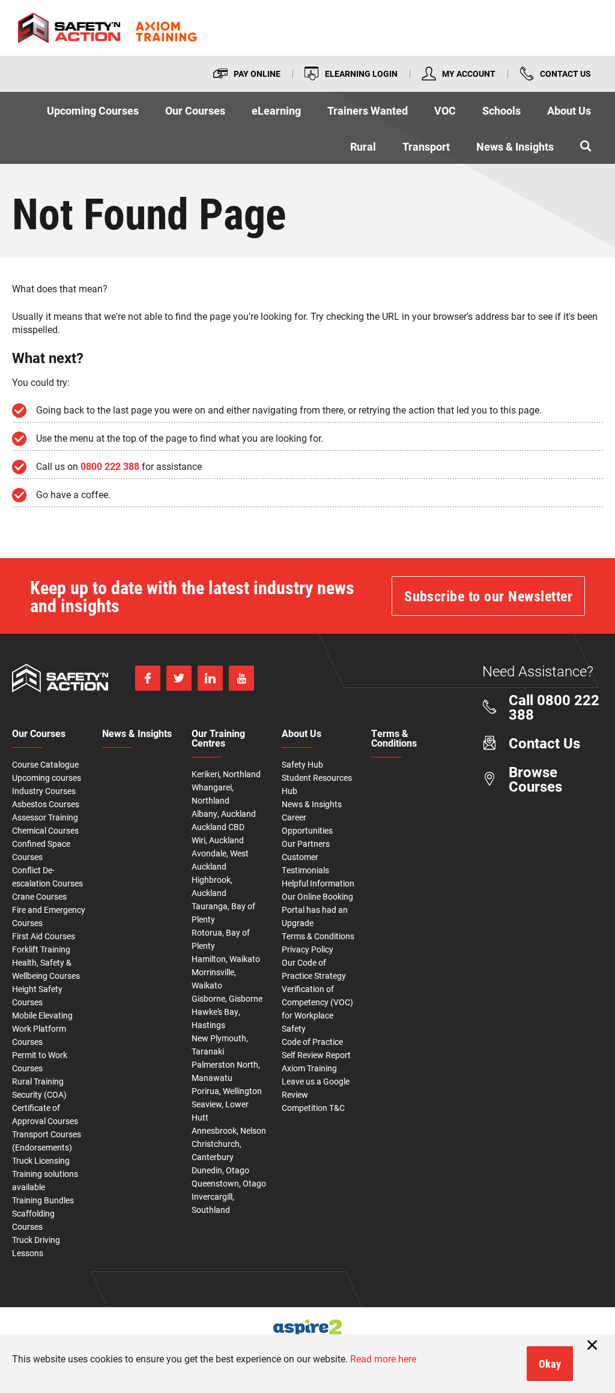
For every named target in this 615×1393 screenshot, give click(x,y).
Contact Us (565, 73)
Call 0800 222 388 (554, 707)
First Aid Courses (43, 936)
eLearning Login (361, 73)
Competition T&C (313, 1107)
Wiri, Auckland (218, 840)
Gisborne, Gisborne (227, 998)
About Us (569, 110)
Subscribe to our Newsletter (488, 596)
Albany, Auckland (224, 813)
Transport (426, 146)
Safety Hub (302, 764)
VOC (445, 110)
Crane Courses (39, 896)
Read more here (383, 1358)
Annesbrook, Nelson (229, 1130)
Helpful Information (318, 883)
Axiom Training (309, 1068)
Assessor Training (45, 817)
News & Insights (515, 146)
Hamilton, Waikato (226, 958)
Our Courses (195, 110)
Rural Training (38, 1081)
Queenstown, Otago (229, 1183)
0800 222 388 (109, 466)
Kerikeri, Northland (226, 774)
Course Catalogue (45, 764)
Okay (550, 1363)
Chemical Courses (45, 830)
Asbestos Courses (45, 804)
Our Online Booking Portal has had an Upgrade (317, 909)
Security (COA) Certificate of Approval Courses (45, 1108)
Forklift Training (41, 949)
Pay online (257, 73)
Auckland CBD (218, 826)
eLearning (276, 110)
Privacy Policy (307, 949)
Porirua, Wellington (227, 1091)
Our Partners (306, 843)
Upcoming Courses (93, 110)
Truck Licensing (41, 1160)
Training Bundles (43, 1200)
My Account (468, 73)
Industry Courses (44, 790)
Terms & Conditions (318, 936)
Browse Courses (535, 779)
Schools (501, 110)
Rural (363, 146)
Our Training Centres (218, 739)
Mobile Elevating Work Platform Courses (42, 1028)
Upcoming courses (46, 777)
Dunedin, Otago (220, 1170)
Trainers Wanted (367, 110)
